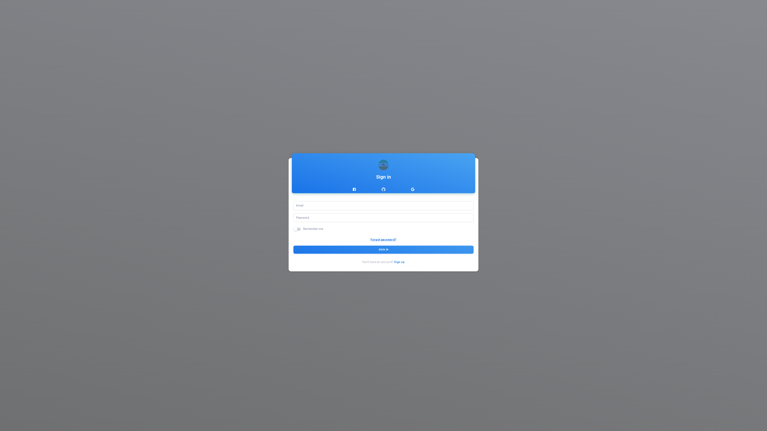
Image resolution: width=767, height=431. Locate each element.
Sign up (399, 262)
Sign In (383, 249)
